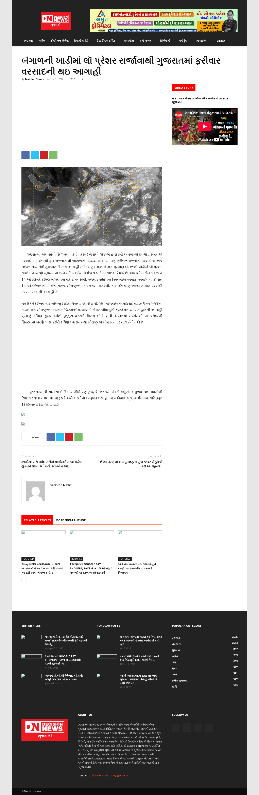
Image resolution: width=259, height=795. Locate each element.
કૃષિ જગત (145, 40)
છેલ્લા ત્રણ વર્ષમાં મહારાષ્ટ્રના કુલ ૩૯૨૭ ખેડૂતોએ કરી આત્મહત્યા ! (131, 464)
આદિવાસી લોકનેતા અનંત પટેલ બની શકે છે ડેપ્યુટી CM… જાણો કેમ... (139, 658)
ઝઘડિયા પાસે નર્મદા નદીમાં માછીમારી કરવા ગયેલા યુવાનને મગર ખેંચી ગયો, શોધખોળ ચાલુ (51, 464)
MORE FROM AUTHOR (71, 520)
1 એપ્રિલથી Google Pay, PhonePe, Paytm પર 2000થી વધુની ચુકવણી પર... (63, 659)
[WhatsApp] (53, 155)
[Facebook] (214, 3)
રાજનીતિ (129, 40)
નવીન (41, 40)
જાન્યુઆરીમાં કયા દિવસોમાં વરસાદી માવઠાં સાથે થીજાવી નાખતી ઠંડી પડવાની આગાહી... (66, 640)
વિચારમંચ (201, 40)
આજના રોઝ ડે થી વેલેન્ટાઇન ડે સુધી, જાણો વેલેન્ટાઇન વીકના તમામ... (64, 677)
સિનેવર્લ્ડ (165, 40)
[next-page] (30, 580)
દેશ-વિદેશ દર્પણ (106, 40)
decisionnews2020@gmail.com (110, 775)
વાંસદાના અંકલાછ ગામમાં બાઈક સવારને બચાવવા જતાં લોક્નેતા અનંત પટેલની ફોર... (141, 640)
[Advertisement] (91, 114)
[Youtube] (234, 3)
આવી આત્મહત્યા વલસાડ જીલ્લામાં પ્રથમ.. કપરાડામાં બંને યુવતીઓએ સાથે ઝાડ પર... (138, 679)
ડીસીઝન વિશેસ (60, 40)
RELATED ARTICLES (37, 520)
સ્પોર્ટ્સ (183, 40)
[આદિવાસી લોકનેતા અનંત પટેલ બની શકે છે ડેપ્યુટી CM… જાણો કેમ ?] (107, 661)
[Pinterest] (44, 155)
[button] (233, 41)
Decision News (33, 79)
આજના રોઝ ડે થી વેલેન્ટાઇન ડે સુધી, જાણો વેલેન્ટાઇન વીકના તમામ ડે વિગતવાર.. (137, 568)
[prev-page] (24, 580)
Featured (28, 558)
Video (221, 40)
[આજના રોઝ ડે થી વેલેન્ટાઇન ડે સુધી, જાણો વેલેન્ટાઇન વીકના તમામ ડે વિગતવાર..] (140, 545)
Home (28, 40)
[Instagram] (221, 3)
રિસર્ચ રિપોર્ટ (81, 40)
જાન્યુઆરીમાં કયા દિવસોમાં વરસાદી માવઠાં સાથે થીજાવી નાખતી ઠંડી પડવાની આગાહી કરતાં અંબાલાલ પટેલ (42, 568)
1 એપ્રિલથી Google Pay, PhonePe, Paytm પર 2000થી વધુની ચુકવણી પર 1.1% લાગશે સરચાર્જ (91, 568)
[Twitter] (228, 3)
